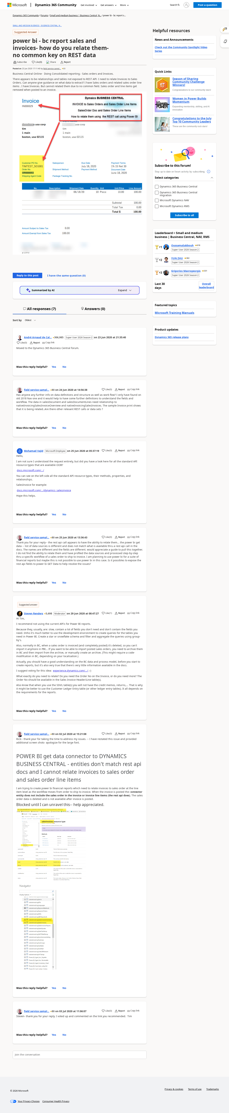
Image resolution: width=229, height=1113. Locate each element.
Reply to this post (27, 275)
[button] (175, 5)
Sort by (17, 320)
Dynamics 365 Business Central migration (178, 194)
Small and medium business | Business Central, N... (75, 15)
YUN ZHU (177, 258)
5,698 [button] (49, 613)
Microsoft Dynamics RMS (174, 206)
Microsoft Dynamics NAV (174, 200)
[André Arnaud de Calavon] (20, 337)
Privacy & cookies (174, 1089)
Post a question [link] (207, 5)
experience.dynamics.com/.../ (70, 670)
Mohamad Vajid (33, 451)
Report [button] (67, 62)
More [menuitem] (123, 5)
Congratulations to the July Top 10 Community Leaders (191, 120)
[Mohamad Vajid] (20, 451)
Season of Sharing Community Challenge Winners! (188, 82)
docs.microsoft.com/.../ (30, 470)
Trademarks (212, 1089)
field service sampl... (52, 68)
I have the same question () (66, 275)
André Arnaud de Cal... (38, 337)
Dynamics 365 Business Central (178, 186)
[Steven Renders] (20, 614)
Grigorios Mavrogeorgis (186, 271)
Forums (44, 15)
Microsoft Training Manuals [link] (174, 313)
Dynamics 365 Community (55, 5)
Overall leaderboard (206, 285)
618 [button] (198, 245)
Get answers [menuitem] (107, 5)
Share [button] (53, 62)
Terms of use (194, 1089)
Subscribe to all (184, 215)
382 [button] (187, 258)
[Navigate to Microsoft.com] (17, 5)
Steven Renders (33, 613)
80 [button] (64, 68)
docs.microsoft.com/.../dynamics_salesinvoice (44, 490)
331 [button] (205, 271)
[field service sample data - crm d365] (20, 390)
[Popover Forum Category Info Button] (209, 172)
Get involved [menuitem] (87, 5)
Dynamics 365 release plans (172, 337)
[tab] (39, 310)
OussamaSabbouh (182, 245)
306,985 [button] (59, 337)
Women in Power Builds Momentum (189, 100)
